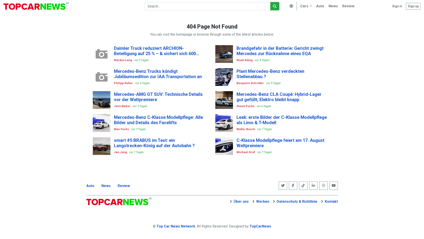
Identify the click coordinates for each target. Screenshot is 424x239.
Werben (262, 201)
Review (124, 186)
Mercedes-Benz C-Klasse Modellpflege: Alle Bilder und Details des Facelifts (158, 120)
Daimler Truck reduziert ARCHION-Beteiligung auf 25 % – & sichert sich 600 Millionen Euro (155, 54)
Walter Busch (246, 129)
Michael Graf (246, 152)
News (106, 186)
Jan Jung (121, 152)
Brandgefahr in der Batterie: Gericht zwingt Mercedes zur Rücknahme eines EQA (280, 51)
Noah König (245, 60)
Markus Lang (123, 60)
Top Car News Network (176, 226)
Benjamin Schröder (251, 83)
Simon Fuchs (246, 106)
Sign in (397, 6)
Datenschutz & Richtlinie (297, 201)
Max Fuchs (122, 129)
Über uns (241, 201)
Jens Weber (122, 106)
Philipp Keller (124, 83)
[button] (305, 6)
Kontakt (331, 201)
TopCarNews (260, 226)
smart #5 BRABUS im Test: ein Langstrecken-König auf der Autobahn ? (154, 143)
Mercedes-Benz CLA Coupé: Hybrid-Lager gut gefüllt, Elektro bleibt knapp (279, 97)
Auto (90, 186)
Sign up (413, 6)
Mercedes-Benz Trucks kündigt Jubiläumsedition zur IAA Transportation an (158, 74)
